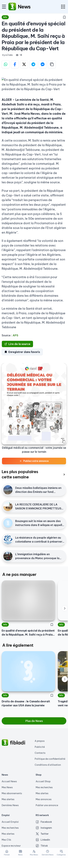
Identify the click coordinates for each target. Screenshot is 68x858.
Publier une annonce (47, 805)
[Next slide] (65, 608)
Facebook (46, 821)
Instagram (46, 827)
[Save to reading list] (64, 17)
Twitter (45, 833)
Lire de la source (19, 344)
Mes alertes (8, 799)
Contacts (40, 752)
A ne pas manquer (19, 574)
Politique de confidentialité (50, 758)
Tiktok (44, 845)
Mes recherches (44, 787)
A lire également (17, 645)
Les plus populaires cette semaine (20, 474)
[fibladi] (5, 742)
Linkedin (45, 839)
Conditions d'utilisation (48, 764)
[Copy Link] (52, 64)
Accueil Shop (43, 781)
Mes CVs (6, 839)
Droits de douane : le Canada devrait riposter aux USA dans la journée (26, 703)
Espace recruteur (11, 845)
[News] (12, 7)
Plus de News (34, 721)
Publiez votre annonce (36, 461)
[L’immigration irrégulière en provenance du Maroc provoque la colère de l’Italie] (8, 556)
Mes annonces (43, 799)
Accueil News (9, 781)
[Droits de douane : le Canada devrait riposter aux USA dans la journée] (28, 671)
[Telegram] (33, 64)
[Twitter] (24, 64)
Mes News (7, 787)
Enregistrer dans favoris (24, 352)
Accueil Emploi (10, 821)
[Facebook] (15, 64)
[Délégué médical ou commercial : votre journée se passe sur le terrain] (34, 403)
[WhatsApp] (6, 64)
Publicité (40, 746)
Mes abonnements (12, 793)
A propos (40, 740)
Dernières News (10, 805)
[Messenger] (43, 64)
